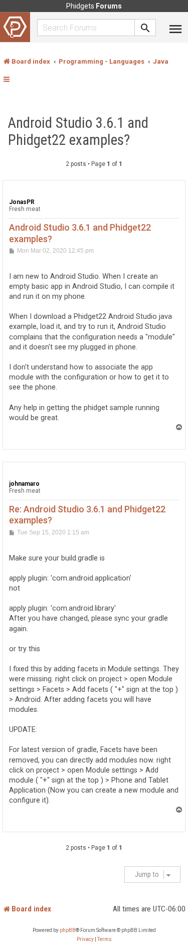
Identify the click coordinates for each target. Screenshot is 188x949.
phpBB (68, 930)
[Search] (145, 27)
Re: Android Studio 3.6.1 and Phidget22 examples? (87, 515)
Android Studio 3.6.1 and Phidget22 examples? (78, 131)
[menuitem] (85, 939)
